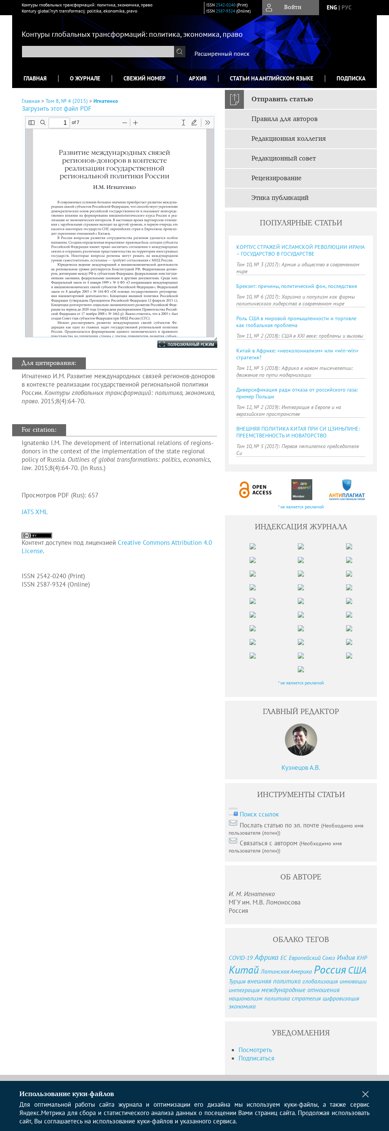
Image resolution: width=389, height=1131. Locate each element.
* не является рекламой (301, 507)
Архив (198, 78)
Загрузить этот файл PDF (57, 108)
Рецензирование (276, 178)
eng (332, 7)
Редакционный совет (283, 158)
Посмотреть (255, 1050)
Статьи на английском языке (271, 78)
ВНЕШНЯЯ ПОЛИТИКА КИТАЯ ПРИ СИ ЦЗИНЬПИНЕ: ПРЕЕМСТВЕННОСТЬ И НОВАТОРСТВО (298, 432)
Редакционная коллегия (288, 138)
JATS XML (35, 512)
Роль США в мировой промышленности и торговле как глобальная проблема (296, 322)
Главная (35, 78)
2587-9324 (225, 11)
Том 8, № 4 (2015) (67, 101)
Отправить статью (282, 99)
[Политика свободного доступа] (256, 489)
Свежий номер (144, 78)
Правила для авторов (284, 119)
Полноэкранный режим (179, 344)
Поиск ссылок (259, 814)
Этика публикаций (279, 198)
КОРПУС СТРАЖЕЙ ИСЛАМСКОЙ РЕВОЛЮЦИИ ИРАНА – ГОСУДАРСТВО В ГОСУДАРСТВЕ (300, 250)
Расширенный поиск (222, 53)
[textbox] (98, 51)
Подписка (351, 78)
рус (346, 7)
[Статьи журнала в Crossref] (301, 489)
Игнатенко (105, 101)
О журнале (85, 78)
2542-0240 (226, 5)
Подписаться (256, 1058)
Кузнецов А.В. (300, 767)
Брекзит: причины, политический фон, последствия (296, 286)
